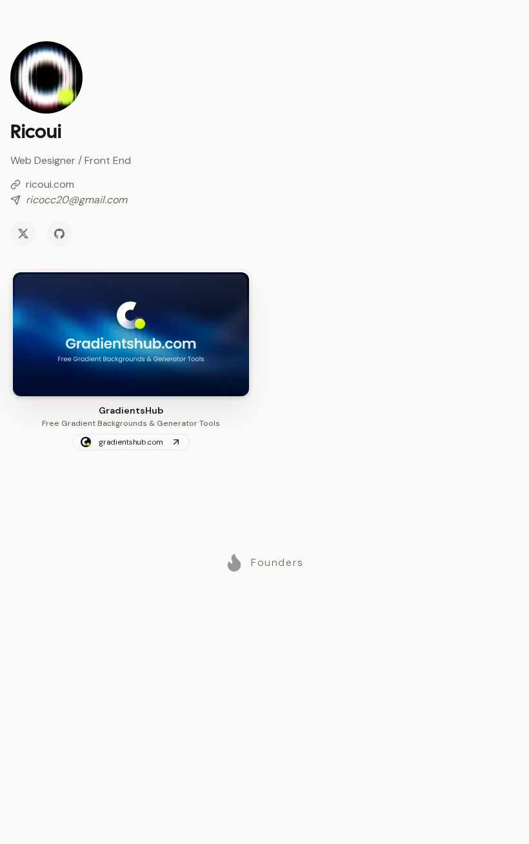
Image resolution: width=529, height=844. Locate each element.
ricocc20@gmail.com (76, 199)
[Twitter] (23, 233)
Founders (277, 562)
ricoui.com (50, 184)
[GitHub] (59, 233)
